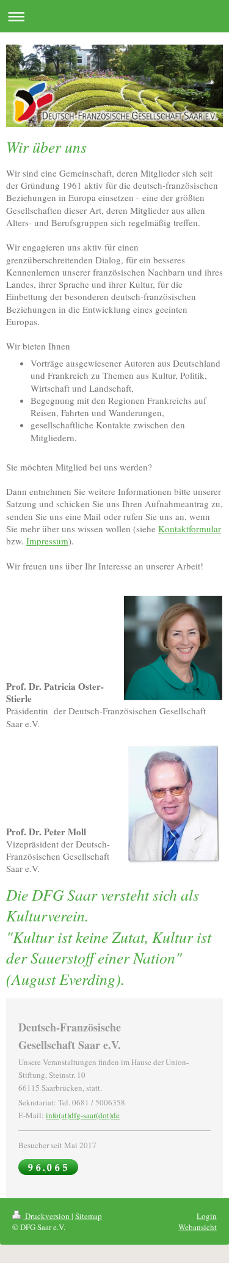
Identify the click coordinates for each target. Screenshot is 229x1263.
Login (207, 1215)
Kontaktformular (189, 528)
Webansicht (197, 1226)
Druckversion (47, 1215)
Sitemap (88, 1215)
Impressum (47, 541)
